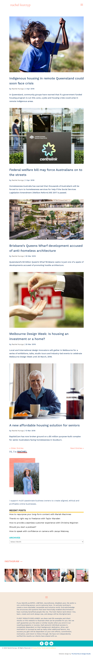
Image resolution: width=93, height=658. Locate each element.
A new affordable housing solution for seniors (44, 425)
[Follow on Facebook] (42, 643)
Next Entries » (77, 448)
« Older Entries (16, 448)
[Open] (11, 575)
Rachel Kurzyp (18, 89)
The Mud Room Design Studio (81, 654)
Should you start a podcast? (22, 527)
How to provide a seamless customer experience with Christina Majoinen (43, 523)
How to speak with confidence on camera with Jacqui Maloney (39, 531)
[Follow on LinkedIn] (51, 643)
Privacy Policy (36, 648)
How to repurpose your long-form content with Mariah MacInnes (40, 514)
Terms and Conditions (49, 648)
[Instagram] (16, 580)
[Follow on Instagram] (46, 643)
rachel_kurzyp (11, 570)
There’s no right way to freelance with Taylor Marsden (34, 518)
